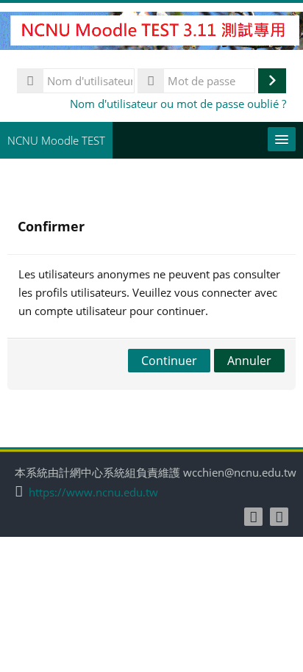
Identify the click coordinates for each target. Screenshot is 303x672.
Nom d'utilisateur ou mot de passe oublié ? (178, 103)
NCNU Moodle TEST (56, 140)
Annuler (249, 361)
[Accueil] (151, 33)
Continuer (169, 361)
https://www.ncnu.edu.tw (93, 492)
